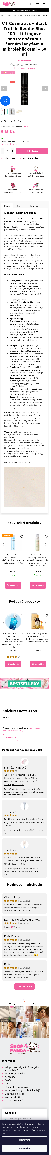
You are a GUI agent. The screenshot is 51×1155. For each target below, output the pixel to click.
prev (3, 544)
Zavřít (16, 161)
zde (4, 1132)
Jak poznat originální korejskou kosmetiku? (22, 1068)
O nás (8, 1080)
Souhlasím (24, 1148)
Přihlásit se (11, 737)
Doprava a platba (14, 1093)
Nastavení (24, 1139)
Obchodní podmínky (16, 1086)
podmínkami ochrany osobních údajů (22, 729)
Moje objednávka (15, 1073)
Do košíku (33, 151)
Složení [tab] (20, 205)
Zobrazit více (24, 986)
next (46, 544)
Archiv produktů (14, 1100)
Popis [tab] (7, 206)
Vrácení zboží (12, 1097)
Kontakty (10, 1076)
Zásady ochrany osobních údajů (23, 1090)
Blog (7, 1083)
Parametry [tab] (34, 205)
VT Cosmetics (24, 60)
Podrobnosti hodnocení (24, 67)
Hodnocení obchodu (24, 884)
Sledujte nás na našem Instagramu (25, 1004)
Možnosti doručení (9, 144)
